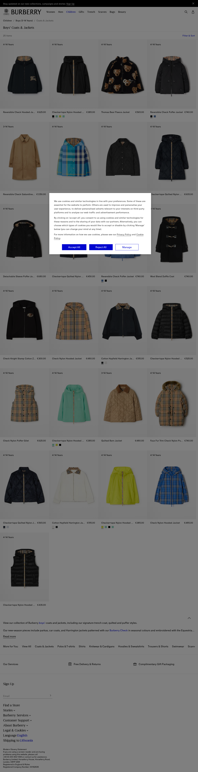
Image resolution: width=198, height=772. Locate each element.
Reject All (100, 247)
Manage (127, 247)
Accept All (74, 247)
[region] (100, 223)
